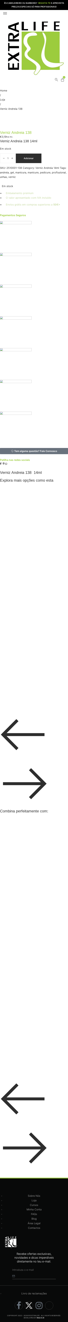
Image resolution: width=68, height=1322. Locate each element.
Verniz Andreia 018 (17, 532)
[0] (62, 80)
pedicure (45, 172)
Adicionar (29, 158)
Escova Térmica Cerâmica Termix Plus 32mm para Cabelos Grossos (32, 869)
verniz (12, 176)
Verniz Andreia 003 (17, 671)
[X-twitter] (29, 1305)
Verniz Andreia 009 (17, 587)
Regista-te (44, 3)
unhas (3, 176)
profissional (59, 172)
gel (12, 172)
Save (10, 490)
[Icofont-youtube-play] (49, 1305)
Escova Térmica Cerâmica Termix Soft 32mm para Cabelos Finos (32, 996)
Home (3, 90)
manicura (20, 172)
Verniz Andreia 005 (17, 643)
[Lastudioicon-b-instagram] (39, 1305)
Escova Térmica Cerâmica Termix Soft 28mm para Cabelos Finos (32, 1029)
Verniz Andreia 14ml (47, 167)
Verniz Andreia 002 (17, 698)
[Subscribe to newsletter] (13, 1276)
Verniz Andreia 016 (17, 559)
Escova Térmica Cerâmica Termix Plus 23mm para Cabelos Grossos (32, 901)
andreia (4, 172)
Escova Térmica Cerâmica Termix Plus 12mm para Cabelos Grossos (32, 965)
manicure (33, 172)
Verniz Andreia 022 (17, 504)
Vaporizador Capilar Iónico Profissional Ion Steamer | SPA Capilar (35, 836)
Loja (2, 99)
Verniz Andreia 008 (17, 615)
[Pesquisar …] (56, 80)
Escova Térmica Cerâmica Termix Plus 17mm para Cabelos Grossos (32, 932)
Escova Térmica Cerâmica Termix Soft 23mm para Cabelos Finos (32, 1060)
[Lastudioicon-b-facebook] (19, 1305)
